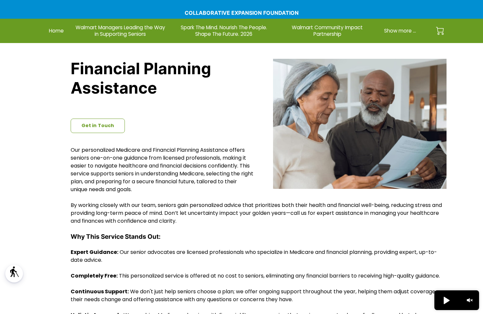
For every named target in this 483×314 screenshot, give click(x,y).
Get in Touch (97, 125)
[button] (14, 273)
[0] (440, 31)
